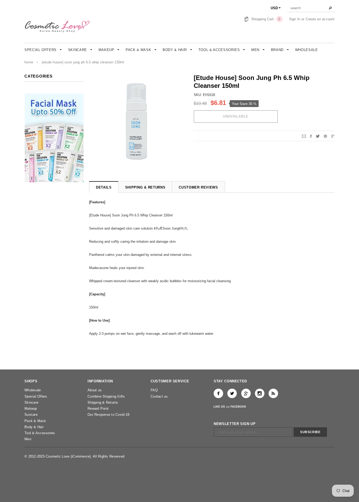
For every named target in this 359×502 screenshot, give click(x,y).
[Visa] (30, 463)
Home (28, 62)
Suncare (31, 415)
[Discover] (93, 463)
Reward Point (98, 408)
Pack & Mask (35, 421)
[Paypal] (114, 463)
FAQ (154, 390)
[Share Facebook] (311, 136)
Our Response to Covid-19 (108, 415)
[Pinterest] (325, 136)
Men (27, 439)
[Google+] (333, 136)
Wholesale (32, 390)
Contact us (159, 396)
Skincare (31, 402)
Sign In (294, 19)
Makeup (30, 408)
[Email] (304, 136)
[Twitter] (318, 136)
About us (95, 390)
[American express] (47, 463)
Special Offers (35, 396)
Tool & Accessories (39, 433)
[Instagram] (259, 393)
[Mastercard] (69, 463)
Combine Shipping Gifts (106, 396)
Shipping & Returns (103, 402)
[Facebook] (218, 393)
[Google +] (246, 393)
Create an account (320, 19)
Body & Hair (34, 427)
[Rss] (273, 393)
